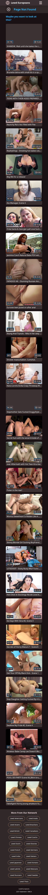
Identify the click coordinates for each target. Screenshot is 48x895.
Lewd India (16, 856)
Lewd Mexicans (32, 869)
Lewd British (15, 831)
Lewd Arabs (33, 818)
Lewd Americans (16, 818)
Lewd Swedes (32, 875)
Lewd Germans (32, 850)
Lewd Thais (24, 881)
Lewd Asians (15, 825)
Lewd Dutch (15, 844)
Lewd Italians (31, 856)
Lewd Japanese (15, 862)
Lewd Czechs (32, 837)
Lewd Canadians (31, 831)
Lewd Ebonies (31, 844)
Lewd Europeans (20, 2)
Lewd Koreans (32, 862)
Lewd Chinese (16, 837)
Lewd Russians (16, 875)
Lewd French (15, 850)
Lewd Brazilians (32, 825)
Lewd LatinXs (15, 869)
